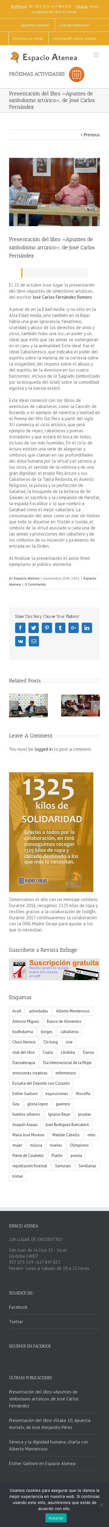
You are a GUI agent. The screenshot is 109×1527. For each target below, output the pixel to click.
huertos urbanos (26, 1114)
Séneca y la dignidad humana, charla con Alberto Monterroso (48, 1445)
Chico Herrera (23, 1042)
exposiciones (56, 1093)
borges (47, 1031)
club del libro (23, 1052)
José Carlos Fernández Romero (62, 297)
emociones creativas (30, 1073)
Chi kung (50, 1042)
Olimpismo (79, 1145)
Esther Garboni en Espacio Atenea (42, 1463)
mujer (17, 1145)
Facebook (18, 1307)
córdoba (68, 1052)
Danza (88, 1052)
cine (69, 1042)
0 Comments (35, 584)
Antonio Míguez (25, 1021)
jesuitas (84, 1114)
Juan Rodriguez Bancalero (67, 1124)
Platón (57, 1155)
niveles (56, 1145)
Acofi (16, 1011)
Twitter (16, 1322)
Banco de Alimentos (64, 1021)
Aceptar (56, 1517)
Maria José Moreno (28, 1135)
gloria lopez (37, 1104)
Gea (15, 1104)
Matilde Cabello (66, 1135)
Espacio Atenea (26, 578)
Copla (48, 1052)
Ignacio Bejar (59, 1114)
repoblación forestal (29, 1165)
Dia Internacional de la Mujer (67, 1062)
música (36, 1145)
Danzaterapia (23, 1062)
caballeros (70, 1031)
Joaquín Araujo (25, 1124)
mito (91, 1135)
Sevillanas (87, 1165)
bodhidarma (22, 1031)
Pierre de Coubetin (28, 1155)
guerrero (63, 1104)
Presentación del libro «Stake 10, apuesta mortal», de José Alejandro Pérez (49, 1423)
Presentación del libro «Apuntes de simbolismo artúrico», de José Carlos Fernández (44, 1399)
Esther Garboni (25, 1093)
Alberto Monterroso (73, 1011)
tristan (17, 1176)
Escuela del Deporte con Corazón (41, 1083)
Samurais (63, 1165)
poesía (76, 1155)
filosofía (83, 1093)
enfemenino (65, 1073)
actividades (38, 1011)
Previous (92, 135)
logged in (44, 749)
